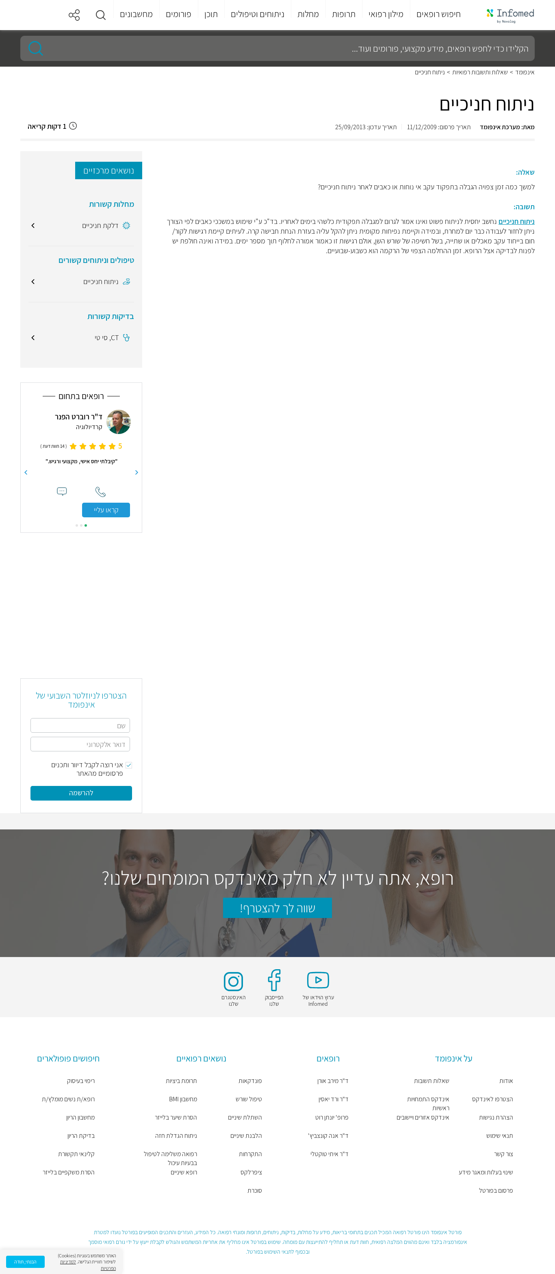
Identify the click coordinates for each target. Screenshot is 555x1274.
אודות (506, 1080)
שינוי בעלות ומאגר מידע (486, 1172)
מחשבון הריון (80, 1117)
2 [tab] (81, 525)
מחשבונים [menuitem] (136, 14)
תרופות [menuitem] (344, 14)
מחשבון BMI (183, 1099)
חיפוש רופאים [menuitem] (438, 14)
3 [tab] (77, 525)
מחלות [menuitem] (308, 14)
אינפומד (525, 72)
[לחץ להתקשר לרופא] (100, 492)
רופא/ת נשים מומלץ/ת (68, 1099)
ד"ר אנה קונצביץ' (328, 1135)
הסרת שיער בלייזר (176, 1117)
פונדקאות (250, 1080)
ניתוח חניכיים (517, 221)
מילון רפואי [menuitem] (386, 14)
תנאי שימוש (499, 1135)
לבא (26, 473)
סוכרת (254, 1190)
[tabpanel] (81, 463)
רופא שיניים (184, 1172)
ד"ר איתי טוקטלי (329, 1154)
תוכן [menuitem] (211, 14)
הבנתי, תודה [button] (25, 1262)
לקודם (137, 473)
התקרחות (250, 1154)
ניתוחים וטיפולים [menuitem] (257, 14)
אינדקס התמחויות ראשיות (428, 1103)
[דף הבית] (505, 15)
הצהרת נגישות (496, 1117)
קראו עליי (106, 509)
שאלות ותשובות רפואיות (480, 72)
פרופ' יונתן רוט (332, 1117)
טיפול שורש (249, 1099)
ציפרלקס (251, 1172)
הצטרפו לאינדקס (492, 1099)
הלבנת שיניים (246, 1135)
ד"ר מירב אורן (333, 1080)
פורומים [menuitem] (178, 14)
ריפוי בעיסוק (81, 1080)
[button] (100, 15)
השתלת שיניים (245, 1117)
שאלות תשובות (431, 1080)
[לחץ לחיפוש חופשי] (33, 48)
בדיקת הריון (81, 1135)
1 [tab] (86, 525)
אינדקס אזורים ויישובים (423, 1117)
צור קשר (503, 1154)
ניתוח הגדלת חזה (176, 1135)
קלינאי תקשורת (76, 1154)
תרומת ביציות (181, 1080)
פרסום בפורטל (496, 1190)
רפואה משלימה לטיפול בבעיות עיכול (170, 1158)
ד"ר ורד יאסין (334, 1099)
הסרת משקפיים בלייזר (69, 1172)
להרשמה (81, 792)
